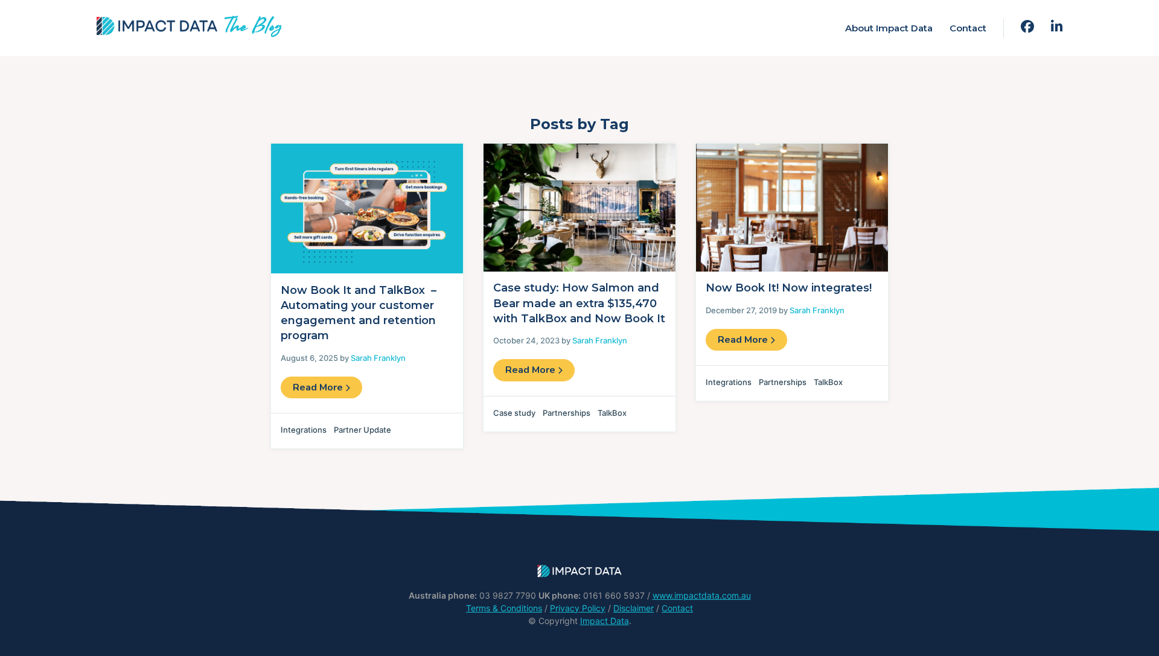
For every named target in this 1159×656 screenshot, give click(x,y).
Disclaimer (633, 608)
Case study (514, 413)
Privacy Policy (577, 608)
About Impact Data (889, 28)
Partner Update (362, 430)
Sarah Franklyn (378, 358)
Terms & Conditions (504, 608)
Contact (968, 28)
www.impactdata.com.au (702, 595)
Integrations (304, 430)
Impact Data (604, 621)
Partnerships (566, 413)
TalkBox (612, 413)
